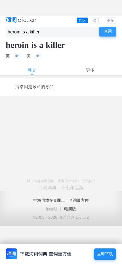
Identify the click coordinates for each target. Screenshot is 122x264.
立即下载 (105, 254)
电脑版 (70, 208)
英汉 (82, 20)
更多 (110, 20)
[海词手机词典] (21, 20)
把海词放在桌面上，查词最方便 (61, 200)
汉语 (96, 20)
